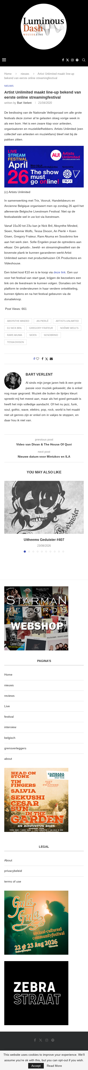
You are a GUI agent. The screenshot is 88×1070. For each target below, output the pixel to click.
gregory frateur (41, 328)
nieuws (25, 73)
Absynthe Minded (18, 321)
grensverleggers (15, 748)
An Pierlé (42, 321)
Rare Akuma (14, 335)
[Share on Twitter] (46, 359)
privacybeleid (13, 870)
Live (7, 706)
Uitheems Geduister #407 (44, 540)
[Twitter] (67, 60)
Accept (36, 1065)
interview (10, 727)
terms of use (12, 881)
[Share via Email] (51, 358)
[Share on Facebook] (42, 358)
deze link (60, 272)
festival (9, 716)
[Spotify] (77, 60)
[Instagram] (72, 60)
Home (8, 73)
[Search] (84, 60)
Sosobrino (51, 335)
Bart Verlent (24, 102)
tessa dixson (15, 342)
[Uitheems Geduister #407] (44, 507)
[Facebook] (63, 60)
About (8, 860)
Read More (54, 1065)
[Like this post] (37, 358)
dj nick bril (14, 328)
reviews (9, 695)
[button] (8, 516)
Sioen (33, 335)
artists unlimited (67, 321)
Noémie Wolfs (69, 328)
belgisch (9, 737)
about (8, 758)
